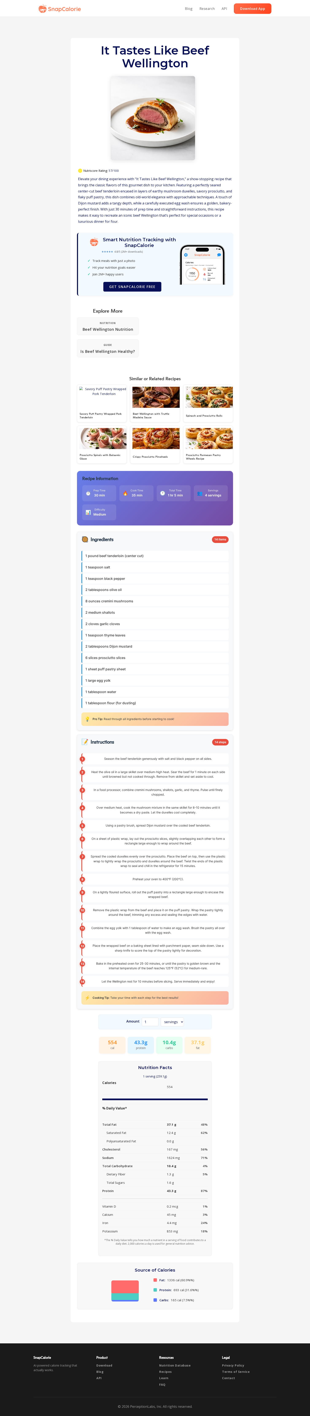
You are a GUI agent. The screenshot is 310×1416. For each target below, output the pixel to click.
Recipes (165, 1372)
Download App (252, 8)
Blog (189, 8)
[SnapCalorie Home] (60, 8)
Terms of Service (236, 1372)
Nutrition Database (175, 1365)
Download (104, 1365)
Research (207, 8)
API (224, 8)
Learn (163, 1378)
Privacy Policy (233, 1365)
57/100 (114, 171)
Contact (228, 1378)
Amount (133, 1021)
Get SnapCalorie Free (132, 286)
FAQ (162, 1385)
